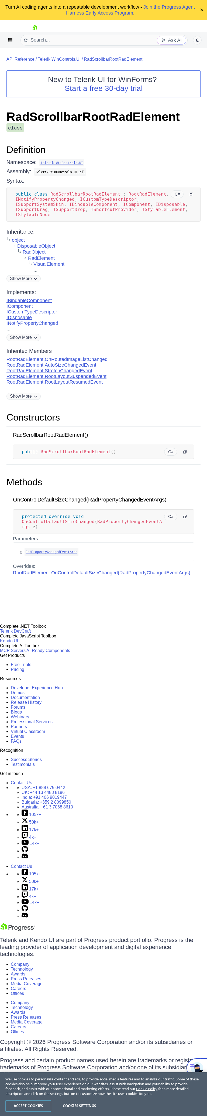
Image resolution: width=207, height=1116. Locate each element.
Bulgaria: (46, 802)
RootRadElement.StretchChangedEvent (49, 370)
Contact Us (21, 782)
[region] (103, 1094)
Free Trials (21, 664)
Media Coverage (27, 983)
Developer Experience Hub (37, 687)
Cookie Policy (146, 1088)
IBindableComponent (29, 300)
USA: (43, 787)
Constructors (33, 417)
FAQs (16, 741)
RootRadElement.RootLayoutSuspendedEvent (56, 376)
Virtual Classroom (28, 731)
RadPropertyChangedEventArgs (51, 552)
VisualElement (48, 264)
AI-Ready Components (48, 650)
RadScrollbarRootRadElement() (50, 435)
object (18, 240)
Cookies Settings (79, 1105)
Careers (18, 988)
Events (17, 736)
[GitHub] (25, 851)
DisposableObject (36, 246)
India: (44, 797)
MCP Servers (13, 650)
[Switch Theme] (197, 40)
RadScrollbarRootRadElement (113, 59)
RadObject (34, 252)
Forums (18, 707)
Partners (19, 726)
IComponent (19, 306)
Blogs (16, 712)
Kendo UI (9, 641)
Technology (22, 969)
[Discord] (25, 857)
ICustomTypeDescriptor (31, 312)
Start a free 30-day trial (104, 88)
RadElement (41, 258)
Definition (26, 149)
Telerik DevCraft (15, 631)
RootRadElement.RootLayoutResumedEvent (54, 382)
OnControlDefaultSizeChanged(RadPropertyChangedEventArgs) (90, 500)
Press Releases (26, 979)
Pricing (17, 669)
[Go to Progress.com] (17, 929)
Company (20, 964)
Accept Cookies (28, 1105)
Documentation (25, 697)
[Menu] (10, 40)
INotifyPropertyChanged (32, 323)
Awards (18, 974)
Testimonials (23, 764)
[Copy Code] (191, 194)
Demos (18, 692)
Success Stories (26, 759)
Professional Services (32, 721)
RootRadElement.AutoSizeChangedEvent (51, 365)
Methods (24, 482)
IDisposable (19, 317)
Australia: (47, 807)
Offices (17, 993)
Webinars (20, 717)
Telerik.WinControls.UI (59, 59)
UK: (43, 792)
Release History (26, 702)
